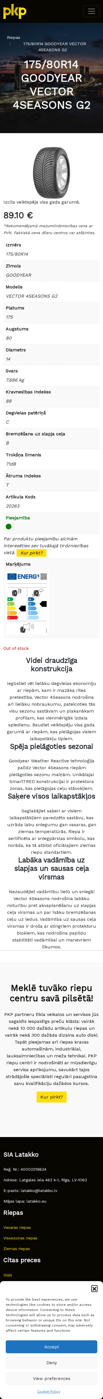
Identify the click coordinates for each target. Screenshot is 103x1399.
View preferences (51, 1378)
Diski (7, 1275)
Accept (51, 1347)
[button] (94, 1288)
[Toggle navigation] (92, 11)
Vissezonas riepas (20, 1238)
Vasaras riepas (17, 1227)
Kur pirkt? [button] (51, 1097)
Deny (51, 1362)
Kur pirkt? (31, 553)
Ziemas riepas (16, 1248)
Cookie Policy (48, 1392)
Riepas (13, 37)
